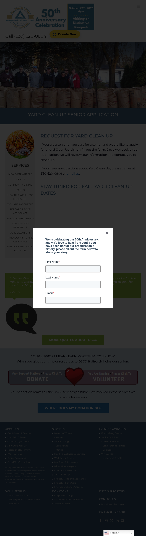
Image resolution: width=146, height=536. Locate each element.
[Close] (107, 233)
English (114, 532)
